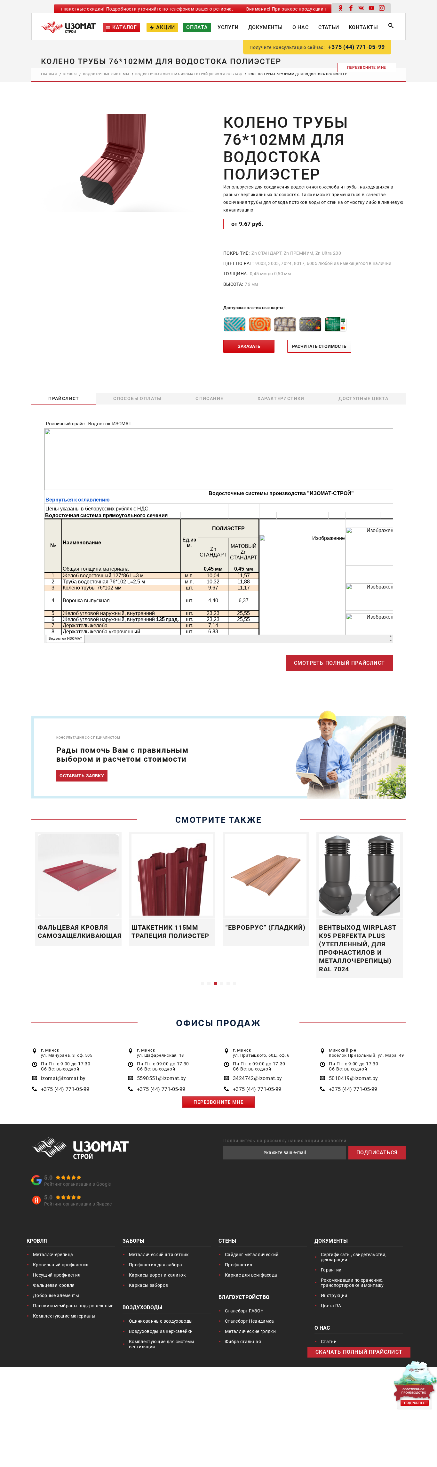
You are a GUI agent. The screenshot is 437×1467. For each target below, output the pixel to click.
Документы (265, 27)
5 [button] (228, 983)
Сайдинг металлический (251, 1254)
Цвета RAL (332, 1305)
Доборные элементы (56, 1295)
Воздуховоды (143, 1308)
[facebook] (350, 8)
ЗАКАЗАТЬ (249, 346)
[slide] (116, 162)
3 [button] (215, 983)
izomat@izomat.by (63, 1078)
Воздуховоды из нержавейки (161, 1331)
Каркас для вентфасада (251, 1275)
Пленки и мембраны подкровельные (73, 1305)
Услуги (228, 27)
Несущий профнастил (56, 1275)
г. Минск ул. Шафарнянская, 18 (160, 1053)
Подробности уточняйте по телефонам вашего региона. (146, 9)
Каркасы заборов (148, 1285)
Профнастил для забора (155, 1264)
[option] (116, 163)
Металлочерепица (53, 1254)
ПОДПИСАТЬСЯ (377, 1153)
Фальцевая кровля (54, 1285)
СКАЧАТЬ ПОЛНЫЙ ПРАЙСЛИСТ (358, 1352)
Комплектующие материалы (64, 1316)
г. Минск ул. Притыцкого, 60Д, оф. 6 (261, 1053)
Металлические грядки (250, 1331)
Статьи (328, 27)
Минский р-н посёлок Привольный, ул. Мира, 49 (366, 1053)
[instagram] (381, 8)
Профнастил (238, 1264)
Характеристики (281, 398)
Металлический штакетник (159, 1254)
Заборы (133, 1241)
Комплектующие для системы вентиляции (162, 1344)
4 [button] (221, 983)
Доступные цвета (364, 398)
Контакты (363, 27)
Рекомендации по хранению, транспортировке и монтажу (352, 1283)
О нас (300, 27)
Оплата (197, 27)
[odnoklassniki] (340, 8)
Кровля (37, 1241)
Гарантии (331, 1269)
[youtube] (371, 8)
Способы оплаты (138, 398)
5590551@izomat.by (161, 1078)
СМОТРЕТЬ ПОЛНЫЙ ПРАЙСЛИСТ (339, 663)
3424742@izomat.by (257, 1078)
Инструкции (334, 1295)
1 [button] (202, 983)
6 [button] (234, 983)
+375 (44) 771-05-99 (356, 47)
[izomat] (80, 1147)
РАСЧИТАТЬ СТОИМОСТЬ (319, 346)
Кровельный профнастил (60, 1264)
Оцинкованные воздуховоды (161, 1321)
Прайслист (63, 398)
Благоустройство (244, 1297)
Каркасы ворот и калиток (157, 1275)
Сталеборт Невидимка (249, 1321)
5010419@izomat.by (353, 1078)
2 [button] (209, 983)
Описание (210, 398)
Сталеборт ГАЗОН (244, 1310)
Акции (165, 27)
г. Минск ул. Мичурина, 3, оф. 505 (66, 1053)
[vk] (361, 8)
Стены (227, 1241)
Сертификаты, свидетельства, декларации (353, 1257)
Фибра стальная (243, 1341)
